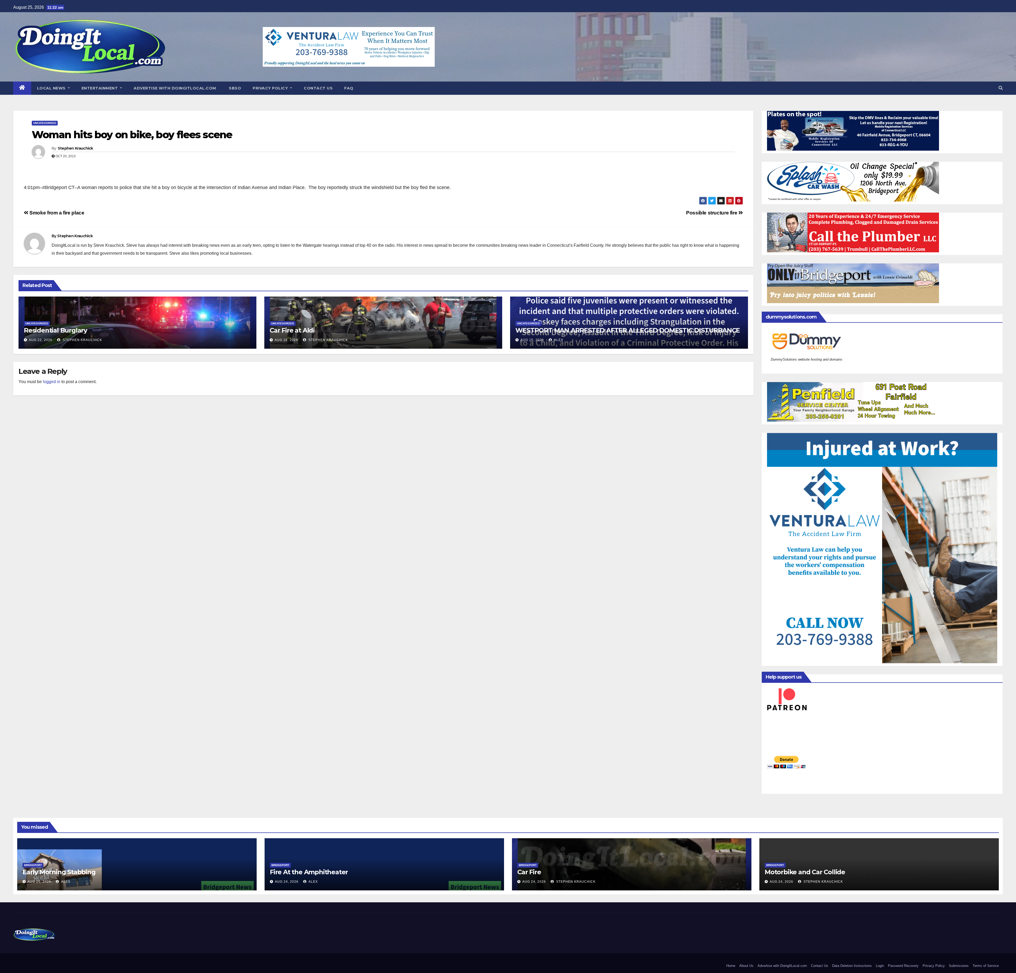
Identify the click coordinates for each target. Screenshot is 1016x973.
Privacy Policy (271, 88)
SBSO (234, 88)
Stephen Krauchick (75, 148)
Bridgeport (33, 865)
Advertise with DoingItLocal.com (175, 88)
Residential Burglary (55, 330)
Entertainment (100, 88)
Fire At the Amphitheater (309, 872)
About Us (746, 966)
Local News (52, 88)
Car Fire (529, 872)
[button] (1001, 88)
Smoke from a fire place (56, 213)
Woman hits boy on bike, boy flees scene (132, 134)
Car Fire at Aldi (292, 330)
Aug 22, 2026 (40, 340)
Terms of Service (986, 966)
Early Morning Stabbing (59, 872)
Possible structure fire (712, 213)
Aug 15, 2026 (532, 340)
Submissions (959, 966)
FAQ (348, 88)
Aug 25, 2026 (39, 882)
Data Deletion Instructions (852, 966)
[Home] (22, 88)
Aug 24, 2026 (286, 882)
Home (730, 966)
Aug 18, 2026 (286, 340)
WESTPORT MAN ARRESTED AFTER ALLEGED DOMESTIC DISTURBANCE (627, 330)
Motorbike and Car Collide (805, 872)
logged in (51, 381)
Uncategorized (44, 123)
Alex (558, 340)
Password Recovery (903, 966)
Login (880, 966)
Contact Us (318, 88)
